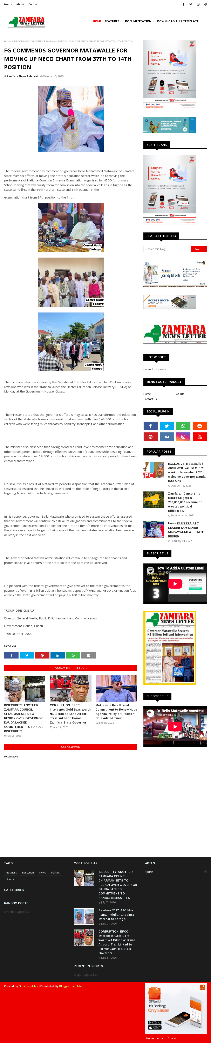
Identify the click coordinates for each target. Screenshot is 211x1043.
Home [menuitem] (97, 21)
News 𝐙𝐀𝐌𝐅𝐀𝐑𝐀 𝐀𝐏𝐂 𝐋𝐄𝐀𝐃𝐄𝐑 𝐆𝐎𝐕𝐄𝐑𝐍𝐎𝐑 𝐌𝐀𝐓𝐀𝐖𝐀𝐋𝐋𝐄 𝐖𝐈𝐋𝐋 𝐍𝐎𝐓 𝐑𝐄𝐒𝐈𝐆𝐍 (186, 530)
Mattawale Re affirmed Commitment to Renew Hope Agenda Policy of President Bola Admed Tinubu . (116, 712)
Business (11, 872)
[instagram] (198, 4)
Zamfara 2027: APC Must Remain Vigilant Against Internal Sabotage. (116, 915)
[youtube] (200, 436)
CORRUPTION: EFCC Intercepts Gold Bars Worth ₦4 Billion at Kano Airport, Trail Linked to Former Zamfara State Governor (70, 714)
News (42, 872)
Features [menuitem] (112, 21)
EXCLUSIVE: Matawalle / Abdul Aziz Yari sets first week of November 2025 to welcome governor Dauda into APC (187, 472)
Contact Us (150, 399)
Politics (55, 872)
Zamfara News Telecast (22, 76)
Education (28, 872)
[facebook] (183, 4)
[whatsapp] (183, 426)
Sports (10, 879)
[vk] (167, 436)
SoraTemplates (28, 986)
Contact (33, 4)
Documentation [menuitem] (138, 21)
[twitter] (190, 4)
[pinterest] (205, 4)
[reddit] (200, 426)
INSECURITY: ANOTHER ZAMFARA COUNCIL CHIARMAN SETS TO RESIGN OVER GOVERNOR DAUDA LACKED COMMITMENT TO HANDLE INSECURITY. (23, 718)
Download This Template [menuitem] (178, 21)
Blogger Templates (71, 986)
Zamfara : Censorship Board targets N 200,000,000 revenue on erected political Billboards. (185, 502)
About (20, 4)
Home (8, 4)
